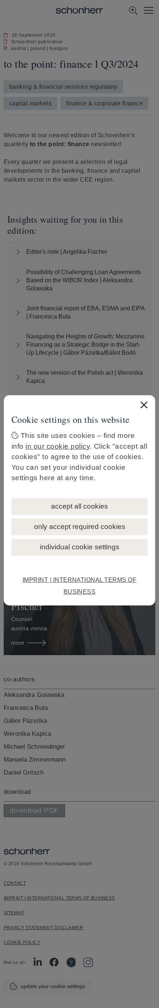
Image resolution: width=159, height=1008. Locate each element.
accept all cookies (79, 506)
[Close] (143, 404)
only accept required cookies (79, 526)
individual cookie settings (79, 547)
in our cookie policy (58, 446)
